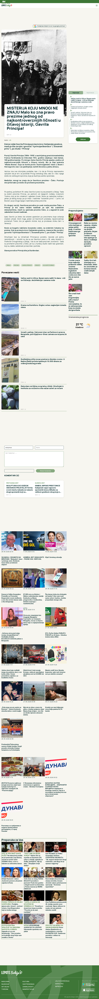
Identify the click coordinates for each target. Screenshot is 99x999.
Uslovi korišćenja (62, 981)
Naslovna (5, 981)
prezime (16, 265)
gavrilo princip (27, 265)
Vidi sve (83, 139)
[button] (57, 140)
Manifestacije (28, 989)
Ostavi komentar (45, 471)
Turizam (4, 989)
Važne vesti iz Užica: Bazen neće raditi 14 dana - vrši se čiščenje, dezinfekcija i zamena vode (43, 279)
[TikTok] (92, 972)
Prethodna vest (12, 483)
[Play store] (90, 985)
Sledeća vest (40, 483)
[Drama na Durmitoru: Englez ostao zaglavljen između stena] (10, 316)
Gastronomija (28, 984)
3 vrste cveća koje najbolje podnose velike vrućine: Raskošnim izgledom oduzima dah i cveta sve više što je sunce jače (75, 269)
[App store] (90, 990)
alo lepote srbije (48, 265)
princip (37, 265)
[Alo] (3, 1)
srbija (8, 265)
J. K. (10, 140)
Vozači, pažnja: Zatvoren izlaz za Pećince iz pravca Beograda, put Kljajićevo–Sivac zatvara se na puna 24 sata (44, 334)
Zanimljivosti (28, 987)
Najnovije (5, 984)
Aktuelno (5, 987)
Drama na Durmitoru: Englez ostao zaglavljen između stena (43, 306)
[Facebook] (88, 972)
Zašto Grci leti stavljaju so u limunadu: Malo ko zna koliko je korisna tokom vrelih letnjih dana (90, 266)
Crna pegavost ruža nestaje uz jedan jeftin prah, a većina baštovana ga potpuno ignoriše (75, 229)
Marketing (59, 984)
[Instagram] (96, 972)
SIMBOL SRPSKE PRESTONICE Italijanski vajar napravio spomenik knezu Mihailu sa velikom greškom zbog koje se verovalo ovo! (48, 489)
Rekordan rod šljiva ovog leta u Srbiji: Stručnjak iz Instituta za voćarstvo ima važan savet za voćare (42, 387)
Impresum (59, 986)
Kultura (26, 981)
